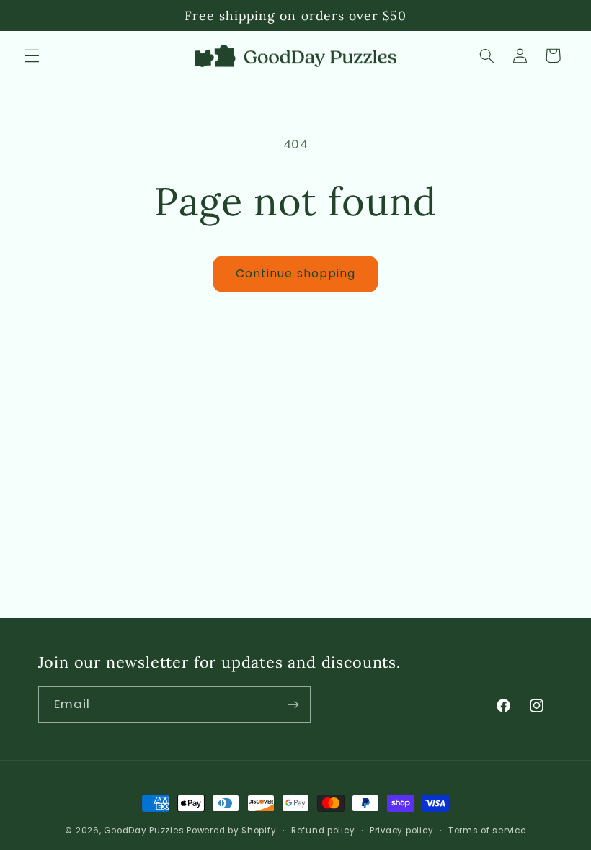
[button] (31, 55)
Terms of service (487, 830)
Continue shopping (295, 273)
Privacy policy (401, 830)
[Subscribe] (292, 704)
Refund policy (323, 830)
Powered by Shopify (231, 830)
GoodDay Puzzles (144, 830)
